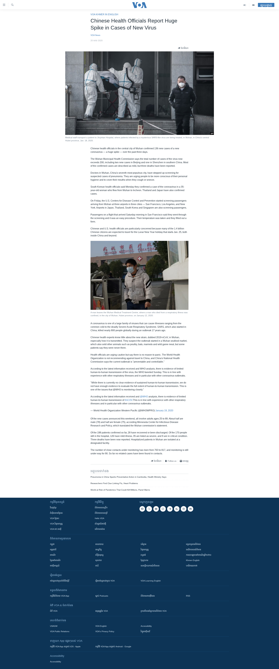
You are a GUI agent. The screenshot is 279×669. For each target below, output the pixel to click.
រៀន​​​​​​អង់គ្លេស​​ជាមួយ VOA (105, 581)
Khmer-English (193, 560)
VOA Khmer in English (104, 14)
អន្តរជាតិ (53, 549)
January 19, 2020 (164, 410)
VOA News (95, 35)
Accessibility (146, 626)
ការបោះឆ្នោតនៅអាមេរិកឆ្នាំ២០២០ (198, 555)
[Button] (183, 48)
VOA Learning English (151, 581)
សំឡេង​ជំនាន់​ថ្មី (100, 524)
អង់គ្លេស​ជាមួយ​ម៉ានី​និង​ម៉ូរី (59, 581)
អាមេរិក (53, 555)
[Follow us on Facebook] (142, 509)
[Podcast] (183, 509)
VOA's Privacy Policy (104, 631)
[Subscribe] (190, 509)
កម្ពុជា (52, 544)
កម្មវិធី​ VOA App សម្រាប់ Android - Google (113, 646)
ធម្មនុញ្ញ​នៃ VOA (101, 611)
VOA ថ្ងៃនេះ (54, 518)
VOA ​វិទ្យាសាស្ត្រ (56, 524)
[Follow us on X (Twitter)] (149, 509)
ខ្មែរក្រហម (144, 560)
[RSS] (176, 509)
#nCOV (128, 400)
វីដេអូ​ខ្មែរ (53, 507)
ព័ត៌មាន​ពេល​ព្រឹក (101, 507)
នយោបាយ (99, 544)
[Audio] (244, 5)
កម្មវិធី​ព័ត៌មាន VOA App (59, 596)
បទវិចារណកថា (191, 565)
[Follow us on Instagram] (163, 509)
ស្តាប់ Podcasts (101, 596)
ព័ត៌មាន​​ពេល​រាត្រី (101, 513)
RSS (188, 596)
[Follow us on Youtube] (156, 509)
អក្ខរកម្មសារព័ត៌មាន (193, 544)
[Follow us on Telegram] (170, 509)
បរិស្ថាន (143, 544)
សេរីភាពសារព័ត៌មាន (193, 549)
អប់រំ (97, 565)
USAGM (53, 626)
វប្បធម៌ (143, 555)
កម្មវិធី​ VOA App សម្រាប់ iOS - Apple (65, 646)
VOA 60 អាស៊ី (55, 529)
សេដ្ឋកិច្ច (98, 549)
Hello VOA (99, 518)
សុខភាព (98, 560)
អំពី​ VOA (53, 611)
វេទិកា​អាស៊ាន (100, 529)
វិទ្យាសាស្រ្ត (145, 549)
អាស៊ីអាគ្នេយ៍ (54, 565)
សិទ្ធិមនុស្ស (99, 555)
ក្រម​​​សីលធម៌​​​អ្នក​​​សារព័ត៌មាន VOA (154, 611)
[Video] (253, 5)
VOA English (101, 626)
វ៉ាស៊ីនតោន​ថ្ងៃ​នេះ (56, 513)
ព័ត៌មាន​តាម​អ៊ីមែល (148, 596)
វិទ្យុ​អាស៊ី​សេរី (145, 631)
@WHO (144, 396)
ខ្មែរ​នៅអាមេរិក (55, 560)
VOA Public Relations (59, 631)
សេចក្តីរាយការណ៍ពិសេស (150, 565)
